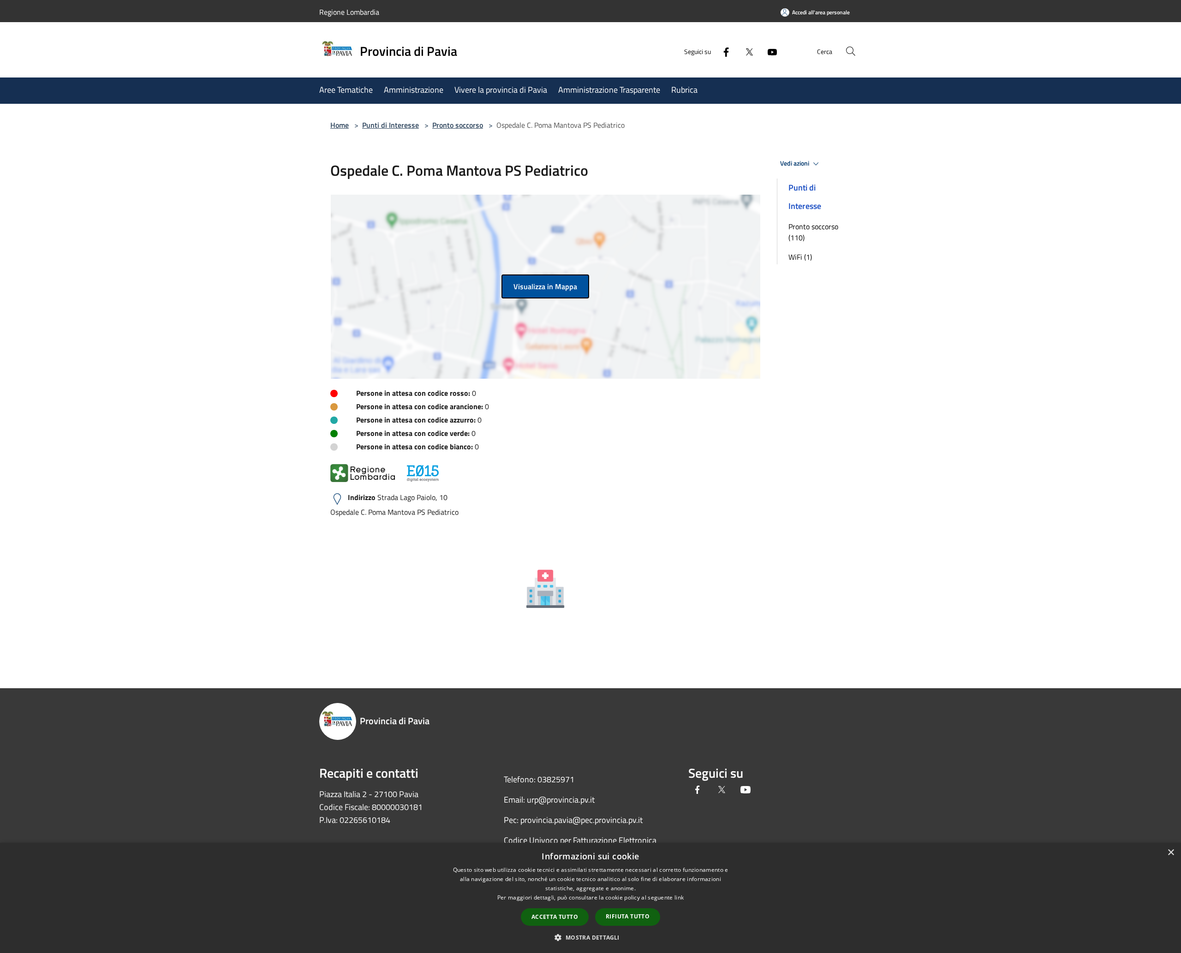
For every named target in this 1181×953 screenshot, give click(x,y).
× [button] (1170, 852)
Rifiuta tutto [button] (628, 916)
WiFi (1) (800, 256)
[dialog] (590, 898)
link (679, 897)
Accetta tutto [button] (554, 917)
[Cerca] (851, 51)
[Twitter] (745, 51)
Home (339, 125)
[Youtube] (768, 51)
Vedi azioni (795, 163)
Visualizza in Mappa (545, 286)
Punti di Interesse (390, 125)
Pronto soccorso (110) (813, 232)
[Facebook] (722, 51)
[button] (590, 937)
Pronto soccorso (457, 125)
